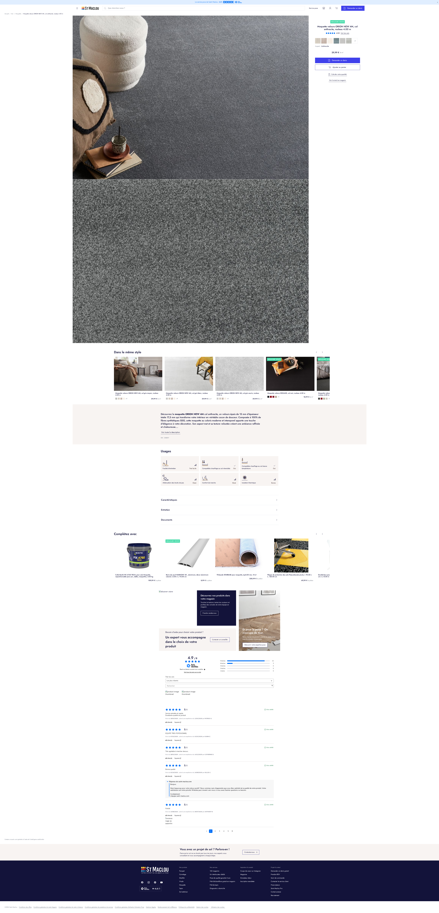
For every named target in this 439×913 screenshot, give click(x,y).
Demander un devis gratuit (280, 871)
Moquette (182, 885)
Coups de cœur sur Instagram (250, 871)
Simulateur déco (245, 878)
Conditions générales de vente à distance (71, 907)
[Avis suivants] (232, 831)
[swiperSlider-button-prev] (316, 352)
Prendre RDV (275, 874)
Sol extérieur (183, 892)
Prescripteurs (275, 885)
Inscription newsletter (247, 881)
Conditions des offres (25, 907)
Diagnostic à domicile (217, 888)
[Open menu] (77, 8)
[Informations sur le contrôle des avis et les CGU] (204, 669)
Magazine (243, 874)
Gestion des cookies (202, 907)
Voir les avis (345, 33)
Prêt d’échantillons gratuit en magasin (222, 881)
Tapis (181, 888)
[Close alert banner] (437, 2)
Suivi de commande (277, 878)
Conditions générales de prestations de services (99, 907)
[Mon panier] (336, 8)
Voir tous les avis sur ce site (192, 672)
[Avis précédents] (207, 831)
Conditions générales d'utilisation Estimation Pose (129, 907)
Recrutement (275, 895)
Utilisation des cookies (217, 907)
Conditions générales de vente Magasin (45, 907)
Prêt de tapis (214, 885)
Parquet (181, 871)
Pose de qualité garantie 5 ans (220, 878)
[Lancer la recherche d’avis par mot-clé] (272, 686)
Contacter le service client (279, 881)
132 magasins (214, 871)
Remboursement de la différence (167, 907)
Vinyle (181, 881)
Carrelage (182, 874)
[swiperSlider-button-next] (322, 352)
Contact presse (276, 892)
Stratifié (181, 878)
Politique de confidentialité (186, 907)
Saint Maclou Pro (276, 888)
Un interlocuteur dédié (217, 874)
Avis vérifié (269, 709)
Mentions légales (151, 907)
